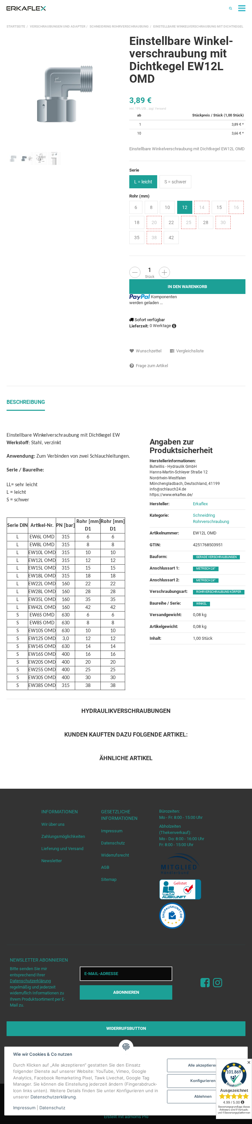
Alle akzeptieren (203, 1065)
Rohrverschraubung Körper (218, 591)
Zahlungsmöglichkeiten (63, 836)
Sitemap (108, 879)
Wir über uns (53, 824)
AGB (105, 867)
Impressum (111, 830)
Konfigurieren (203, 1080)
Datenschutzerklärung (30, 980)
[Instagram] (217, 982)
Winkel (201, 603)
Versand (160, 108)
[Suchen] (230, 8)
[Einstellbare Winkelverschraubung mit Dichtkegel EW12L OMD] (65, 93)
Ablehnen (203, 1096)
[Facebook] (205, 982)
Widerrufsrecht (115, 855)
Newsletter (51, 860)
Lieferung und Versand (62, 848)
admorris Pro (136, 1116)
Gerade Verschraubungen (216, 557)
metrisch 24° (205, 568)
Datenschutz (113, 843)
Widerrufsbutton (126, 1028)
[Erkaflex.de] (26, 8)
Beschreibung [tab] (26, 402)
